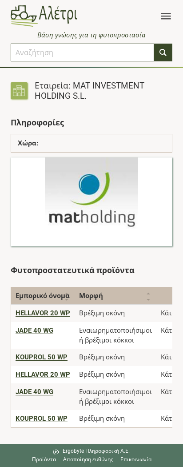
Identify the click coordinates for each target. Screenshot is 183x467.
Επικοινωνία (135, 459)
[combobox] (82, 52)
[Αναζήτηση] (163, 52)
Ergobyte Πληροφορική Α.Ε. (96, 451)
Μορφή (91, 296)
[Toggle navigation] (165, 16)
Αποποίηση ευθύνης (88, 459)
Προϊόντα (44, 459)
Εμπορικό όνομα (43, 296)
